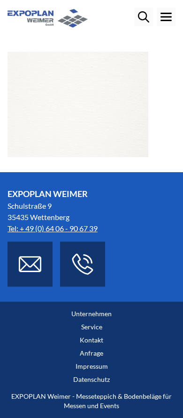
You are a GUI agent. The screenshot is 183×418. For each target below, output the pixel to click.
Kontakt (91, 340)
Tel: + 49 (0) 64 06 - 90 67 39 (53, 228)
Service (91, 327)
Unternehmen (91, 314)
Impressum (92, 366)
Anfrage (91, 353)
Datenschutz (91, 379)
